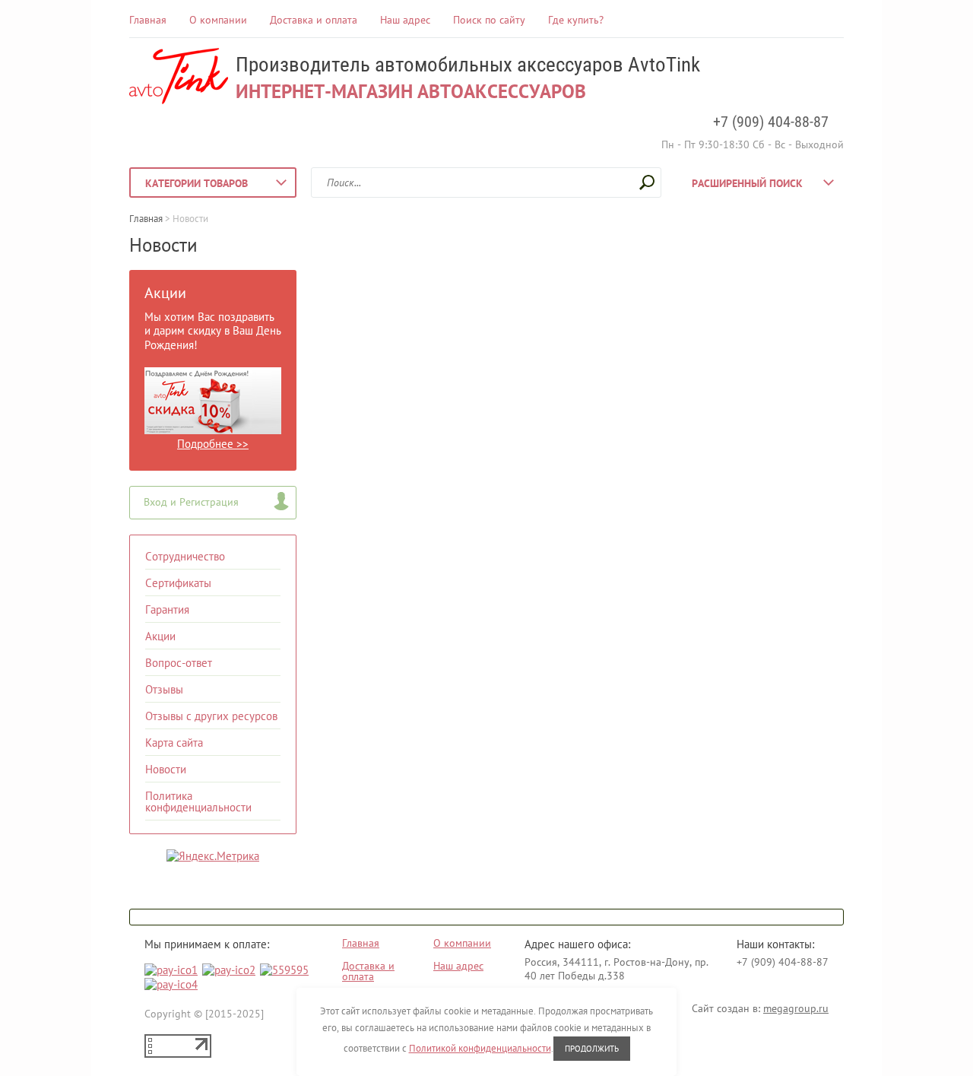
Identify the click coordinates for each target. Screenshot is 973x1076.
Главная (147, 20)
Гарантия (167, 609)
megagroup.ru (796, 1008)
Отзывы (164, 689)
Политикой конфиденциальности (480, 1048)
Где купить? (576, 20)
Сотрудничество (185, 556)
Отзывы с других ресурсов (211, 716)
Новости (165, 769)
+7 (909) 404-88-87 (771, 122)
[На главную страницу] (178, 78)
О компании (218, 20)
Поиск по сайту (489, 20)
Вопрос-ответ (178, 662)
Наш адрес (405, 20)
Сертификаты (178, 583)
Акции (160, 636)
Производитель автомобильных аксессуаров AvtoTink (468, 64)
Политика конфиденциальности (198, 801)
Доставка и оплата (313, 20)
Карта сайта (174, 742)
